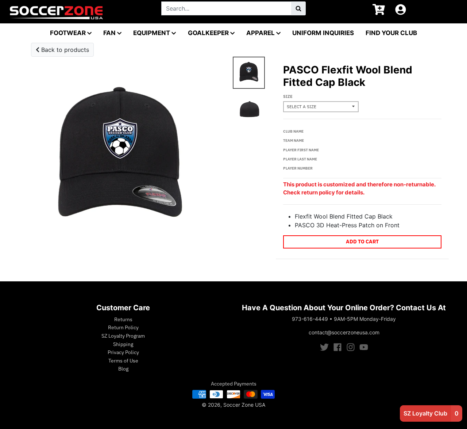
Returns (123, 319)
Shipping (123, 344)
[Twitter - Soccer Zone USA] (324, 347)
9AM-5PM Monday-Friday (365, 319)
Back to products (64, 49)
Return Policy (123, 327)
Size (288, 96)
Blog (123, 368)
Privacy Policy (123, 352)
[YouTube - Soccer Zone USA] (363, 347)
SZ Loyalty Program (123, 336)
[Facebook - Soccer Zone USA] (337, 347)
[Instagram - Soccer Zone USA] (350, 347)
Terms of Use (123, 360)
